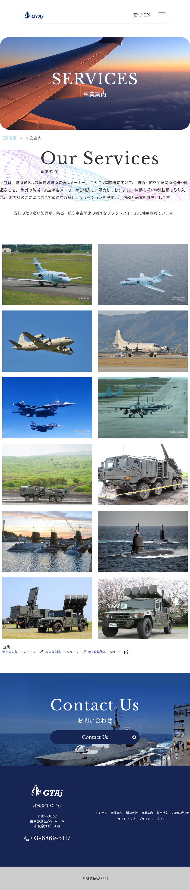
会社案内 (116, 813)
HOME (9, 138)
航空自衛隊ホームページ (61, 652)
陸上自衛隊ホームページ (104, 652)
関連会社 (132, 813)
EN (147, 15)
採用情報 (162, 813)
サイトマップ (126, 819)
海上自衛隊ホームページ (19, 652)
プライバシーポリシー (153, 819)
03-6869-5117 (50, 838)
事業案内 (147, 813)
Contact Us (95, 737)
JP (135, 15)
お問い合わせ (181, 813)
